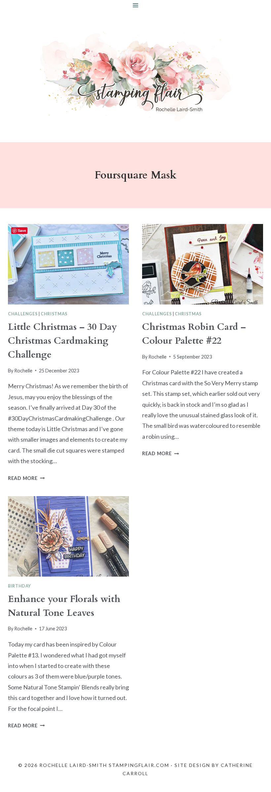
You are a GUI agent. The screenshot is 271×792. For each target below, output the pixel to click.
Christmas (54, 313)
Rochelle (23, 370)
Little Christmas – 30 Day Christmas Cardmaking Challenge (62, 341)
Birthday (19, 586)
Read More (26, 478)
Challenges (22, 313)
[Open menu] (136, 5)
